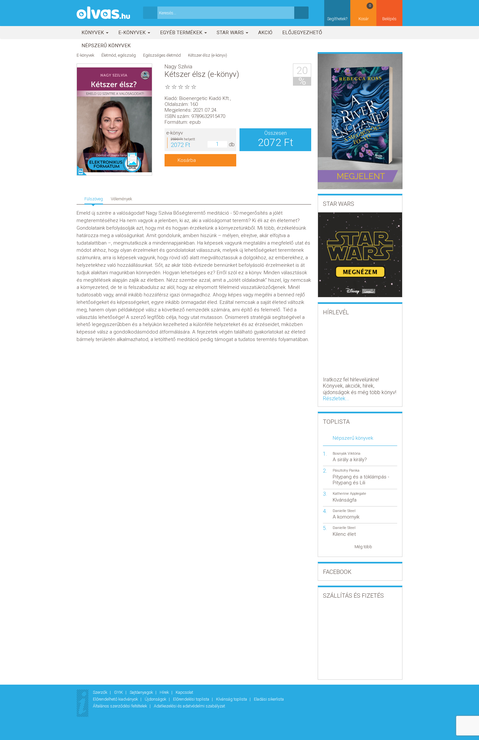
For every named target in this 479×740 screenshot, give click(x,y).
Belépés (389, 18)
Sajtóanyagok (142, 692)
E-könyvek (132, 33)
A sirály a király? (350, 459)
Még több (363, 546)
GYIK (119, 692)
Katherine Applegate (349, 493)
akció (265, 33)
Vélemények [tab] (121, 198)
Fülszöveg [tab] (93, 198)
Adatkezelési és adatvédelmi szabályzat (189, 706)
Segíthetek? (337, 18)
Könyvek (93, 33)
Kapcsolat (184, 692)
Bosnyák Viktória (346, 453)
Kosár (364, 12)
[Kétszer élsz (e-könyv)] (114, 120)
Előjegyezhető (302, 33)
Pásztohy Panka (346, 470)
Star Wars (231, 33)
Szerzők (100, 692)
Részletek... (336, 398)
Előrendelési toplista (191, 699)
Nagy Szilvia (178, 67)
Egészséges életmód (162, 55)
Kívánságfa (344, 500)
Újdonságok (156, 699)
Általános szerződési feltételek (120, 706)
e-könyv (174, 133)
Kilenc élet (344, 534)
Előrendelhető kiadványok (116, 699)
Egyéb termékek (182, 33)
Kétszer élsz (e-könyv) (207, 55)
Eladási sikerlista (269, 699)
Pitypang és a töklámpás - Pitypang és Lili (361, 480)
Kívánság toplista (232, 699)
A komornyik (346, 517)
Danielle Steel (344, 511)
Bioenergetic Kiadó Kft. (204, 98)
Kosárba (187, 160)
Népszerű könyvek (106, 46)
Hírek (165, 692)
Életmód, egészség (118, 55)
